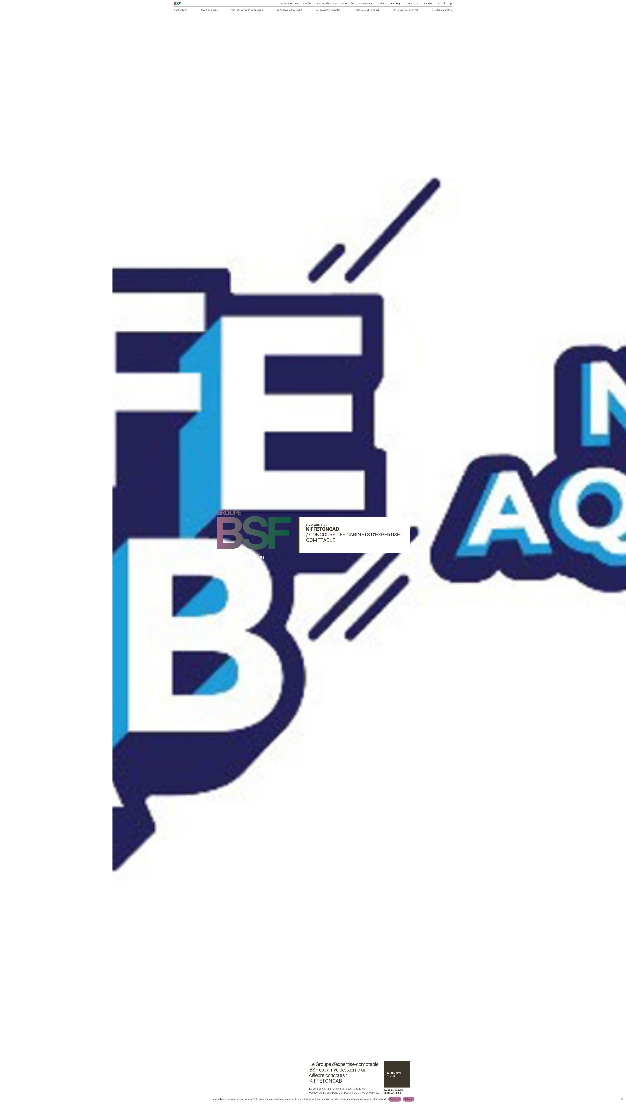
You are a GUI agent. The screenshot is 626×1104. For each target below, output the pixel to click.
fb (444, 3)
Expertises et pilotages (289, 10)
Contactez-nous (411, 3)
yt (451, 3)
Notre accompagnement (328, 10)
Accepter (395, 1099)
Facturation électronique (326, 3)
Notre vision (180, 10)
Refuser (408, 1099)
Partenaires (427, 3)
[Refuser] (622, 1099)
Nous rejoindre (209, 10)
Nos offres (307, 3)
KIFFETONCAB (332, 1088)
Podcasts (382, 3)
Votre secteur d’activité (405, 10)
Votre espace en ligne (289, 3)
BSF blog (395, 3)
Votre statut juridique (367, 10)
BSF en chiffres (347, 3)
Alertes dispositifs (442, 10)
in (438, 3)
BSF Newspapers (366, 3)
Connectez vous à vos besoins (247, 10)
